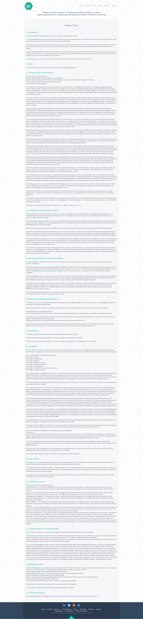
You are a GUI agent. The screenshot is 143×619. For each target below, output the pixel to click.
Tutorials (91, 609)
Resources (107, 5)
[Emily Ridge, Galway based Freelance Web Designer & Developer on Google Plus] (73, 605)
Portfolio (87, 5)
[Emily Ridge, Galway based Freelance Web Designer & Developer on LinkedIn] (78, 605)
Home (81, 5)
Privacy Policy (58, 611)
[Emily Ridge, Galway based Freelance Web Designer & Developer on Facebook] (64, 605)
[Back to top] (71, 618)
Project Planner (67, 609)
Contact (114, 5)
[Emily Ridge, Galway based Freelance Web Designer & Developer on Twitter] (69, 605)
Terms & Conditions (81, 611)
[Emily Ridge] (28, 6)
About (100, 5)
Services (94, 5)
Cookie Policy (69, 611)
